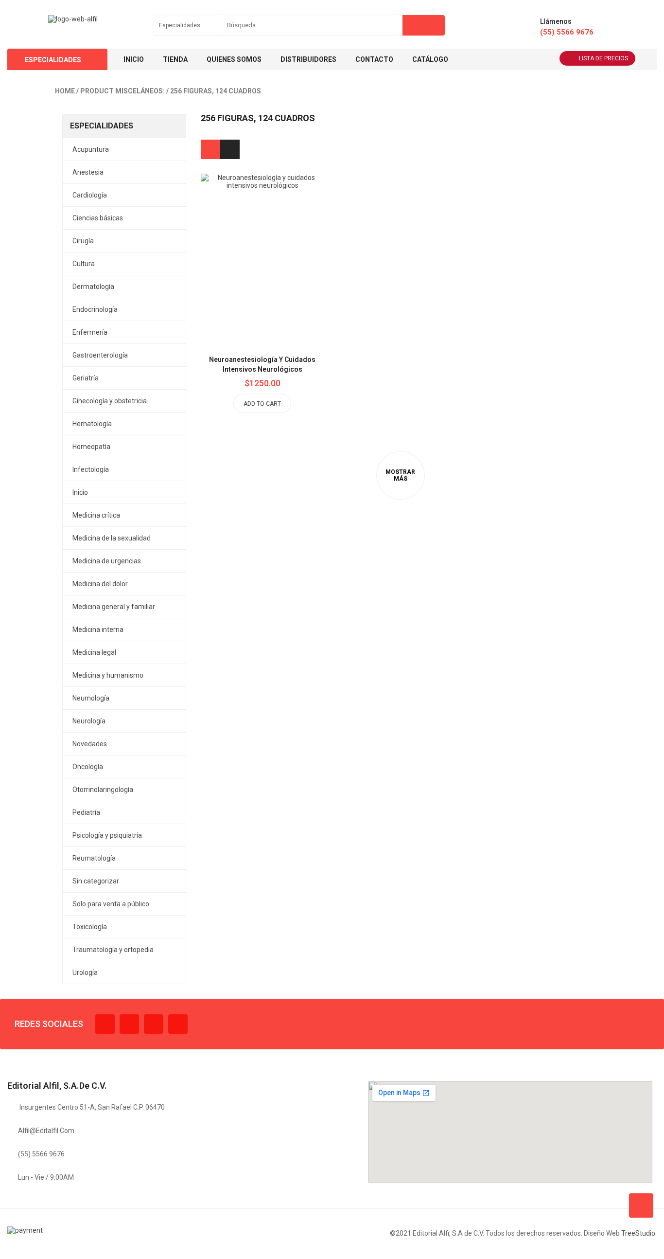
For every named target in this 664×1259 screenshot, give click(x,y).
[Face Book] (105, 1024)
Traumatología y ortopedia (113, 949)
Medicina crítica (96, 515)
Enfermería (89, 332)
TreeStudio (638, 1233)
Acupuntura (90, 149)
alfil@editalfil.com (46, 1130)
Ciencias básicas (97, 218)
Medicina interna (97, 629)
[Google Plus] (178, 1024)
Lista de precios (603, 58)
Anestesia (88, 172)
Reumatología (94, 858)
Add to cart (262, 403)
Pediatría (86, 812)
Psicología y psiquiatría (107, 835)
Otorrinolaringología (102, 789)
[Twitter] (129, 1024)
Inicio (80, 492)
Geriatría (85, 378)
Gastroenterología (100, 355)
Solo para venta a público (110, 904)
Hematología (92, 424)
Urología (85, 972)
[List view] (230, 149)
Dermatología (93, 286)
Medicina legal (94, 652)
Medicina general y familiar (113, 607)
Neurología (88, 721)
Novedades (89, 744)
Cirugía (83, 241)
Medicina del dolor (100, 584)
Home (65, 91)
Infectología (90, 469)
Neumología (90, 698)
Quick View (284, 235)
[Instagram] (153, 1024)
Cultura (83, 264)
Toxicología (89, 927)
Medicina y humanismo (107, 675)
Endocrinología (95, 309)
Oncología (87, 767)
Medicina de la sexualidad (111, 538)
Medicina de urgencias (106, 561)
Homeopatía (91, 446)
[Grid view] (210, 149)
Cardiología (89, 195)
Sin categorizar (95, 881)
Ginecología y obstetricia (109, 401)
